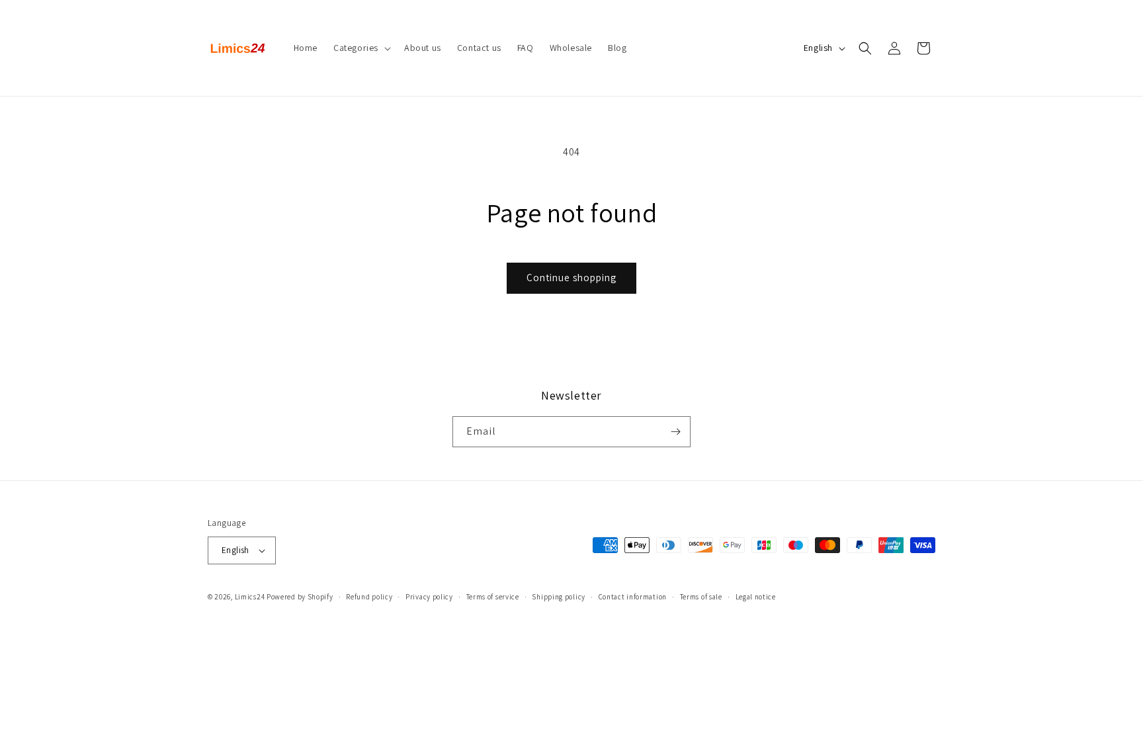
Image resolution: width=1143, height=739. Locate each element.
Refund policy (369, 596)
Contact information (633, 596)
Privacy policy (429, 596)
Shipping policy (558, 596)
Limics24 (250, 596)
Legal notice (756, 596)
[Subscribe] (675, 431)
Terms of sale (701, 596)
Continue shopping (571, 277)
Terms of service (492, 596)
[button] (360, 48)
